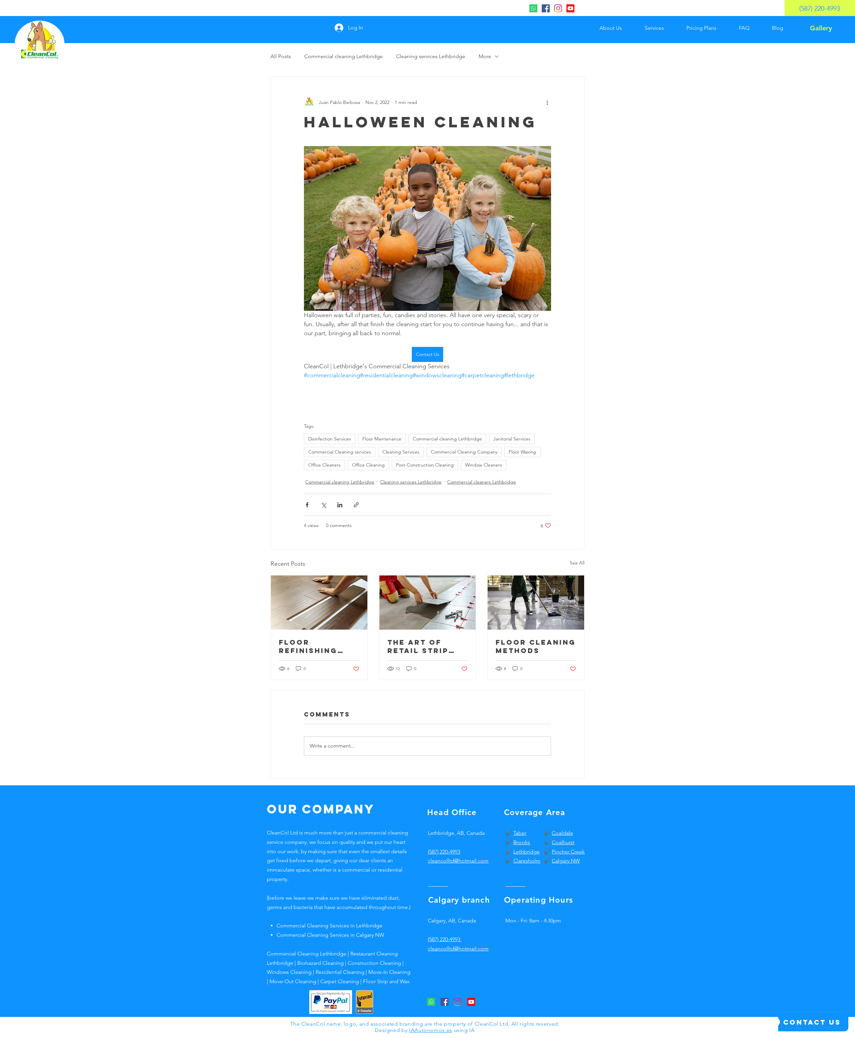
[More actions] (547, 102)
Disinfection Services (329, 439)
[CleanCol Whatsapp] (533, 8)
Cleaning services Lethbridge (430, 56)
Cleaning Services (400, 452)
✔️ (509, 833)
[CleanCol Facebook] (546, 8)
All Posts (281, 56)
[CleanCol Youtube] (570, 8)
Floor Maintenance (381, 439)
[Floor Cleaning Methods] (536, 602)
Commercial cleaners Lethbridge (481, 482)
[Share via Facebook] (307, 505)
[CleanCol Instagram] (558, 8)
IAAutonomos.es (430, 1030)
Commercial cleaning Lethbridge (343, 56)
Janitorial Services (511, 439)
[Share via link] (356, 505)
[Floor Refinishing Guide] (319, 602)
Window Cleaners (483, 465)
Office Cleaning (368, 465)
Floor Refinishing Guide (308, 646)
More (485, 56)
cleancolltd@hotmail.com (458, 948)
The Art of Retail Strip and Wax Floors (418, 646)
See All (577, 563)
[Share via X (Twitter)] (323, 505)
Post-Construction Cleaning (425, 465)
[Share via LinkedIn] (340, 505)
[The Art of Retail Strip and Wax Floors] (427, 602)
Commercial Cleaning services (339, 452)
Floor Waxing (522, 452)
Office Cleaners (324, 465)
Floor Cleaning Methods (536, 646)
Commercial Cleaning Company (464, 452)
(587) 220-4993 (444, 852)
